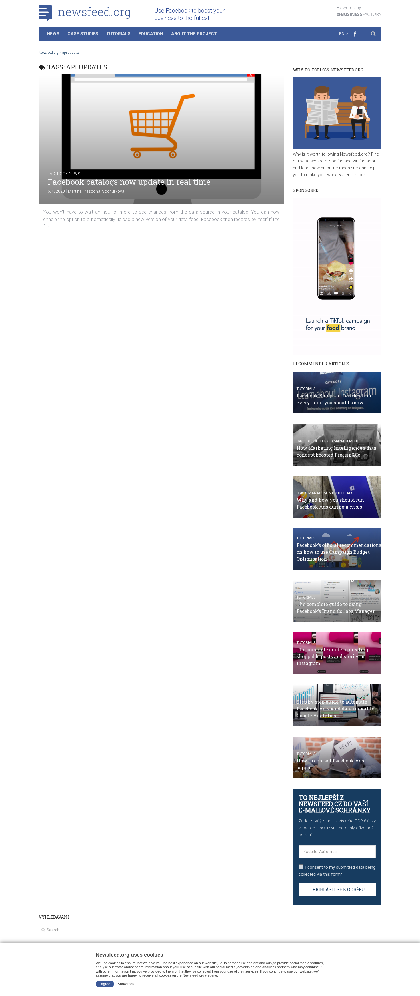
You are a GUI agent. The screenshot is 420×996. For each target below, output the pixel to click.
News (53, 33)
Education (151, 33)
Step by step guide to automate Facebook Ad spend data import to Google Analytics (335, 708)
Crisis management (340, 441)
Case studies (309, 441)
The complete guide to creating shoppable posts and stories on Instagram (332, 656)
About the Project (194, 33)
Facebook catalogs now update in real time (129, 181)
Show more (126, 984)
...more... (359, 174)
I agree (104, 984)
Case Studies (82, 33)
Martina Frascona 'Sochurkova (96, 191)
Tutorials (118, 33)
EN (342, 33)
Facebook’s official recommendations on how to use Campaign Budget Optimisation (339, 552)
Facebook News (64, 174)
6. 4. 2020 (56, 191)
